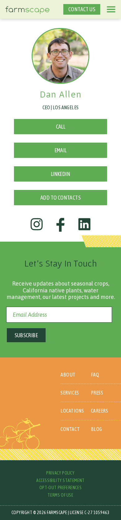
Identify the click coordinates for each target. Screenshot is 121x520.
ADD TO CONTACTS (60, 197)
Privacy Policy (60, 472)
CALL (60, 126)
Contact (70, 429)
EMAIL (61, 150)
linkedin (60, 174)
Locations (72, 411)
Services (69, 392)
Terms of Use (60, 495)
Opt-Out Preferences (60, 487)
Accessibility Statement (60, 480)
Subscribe (26, 335)
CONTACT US (81, 9)
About (68, 374)
